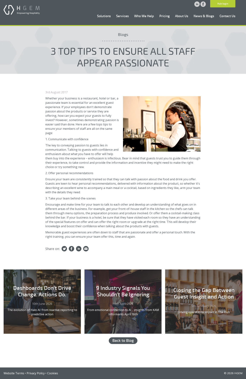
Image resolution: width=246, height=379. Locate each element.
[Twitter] (64, 249)
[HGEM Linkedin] (197, 6)
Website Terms (14, 373)
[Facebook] (71, 249)
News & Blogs (204, 16)
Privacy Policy (36, 373)
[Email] (86, 249)
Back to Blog (123, 340)
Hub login (222, 3)
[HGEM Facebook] (203, 6)
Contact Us (227, 16)
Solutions (104, 16)
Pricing (164, 16)
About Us (181, 16)
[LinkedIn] (78, 249)
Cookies (52, 373)
